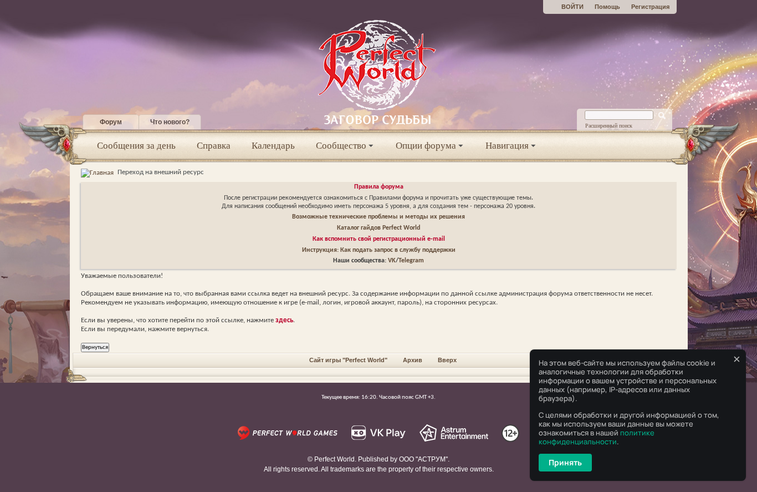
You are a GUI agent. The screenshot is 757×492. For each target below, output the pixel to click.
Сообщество (341, 145)
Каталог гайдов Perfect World (378, 228)
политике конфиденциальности (596, 437)
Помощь (607, 6)
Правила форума (378, 187)
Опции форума (426, 145)
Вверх (447, 360)
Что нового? (170, 122)
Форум (111, 122)
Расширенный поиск (608, 126)
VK (392, 260)
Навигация (507, 145)
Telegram (411, 260)
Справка (214, 145)
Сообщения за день (136, 145)
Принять (565, 462)
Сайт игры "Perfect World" (348, 360)
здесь (284, 320)
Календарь (273, 145)
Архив (412, 360)
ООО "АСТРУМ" (423, 459)
